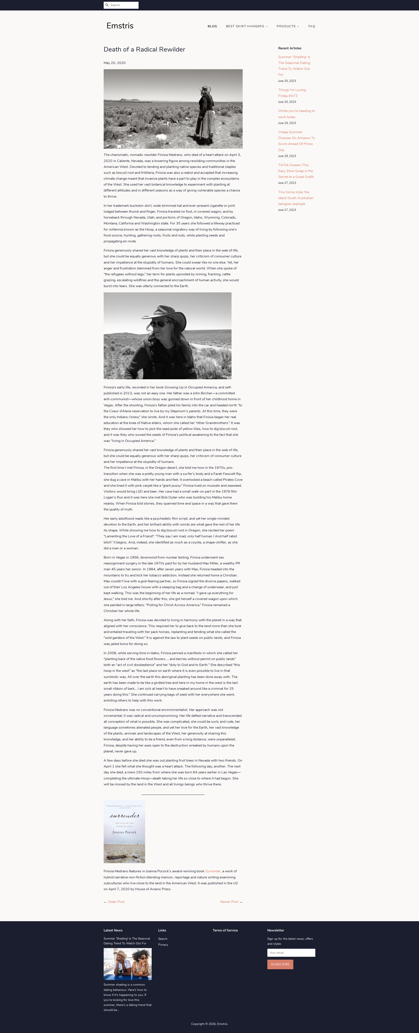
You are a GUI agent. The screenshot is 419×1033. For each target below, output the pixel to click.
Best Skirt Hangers (246, 26)
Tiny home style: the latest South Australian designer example (295, 198)
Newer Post (229, 901)
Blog (212, 26)
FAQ (311, 26)
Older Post (116, 901)
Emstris (222, 1024)
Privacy (163, 945)
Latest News (113, 930)
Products (287, 26)
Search (162, 939)
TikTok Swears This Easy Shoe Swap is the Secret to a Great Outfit (296, 171)
